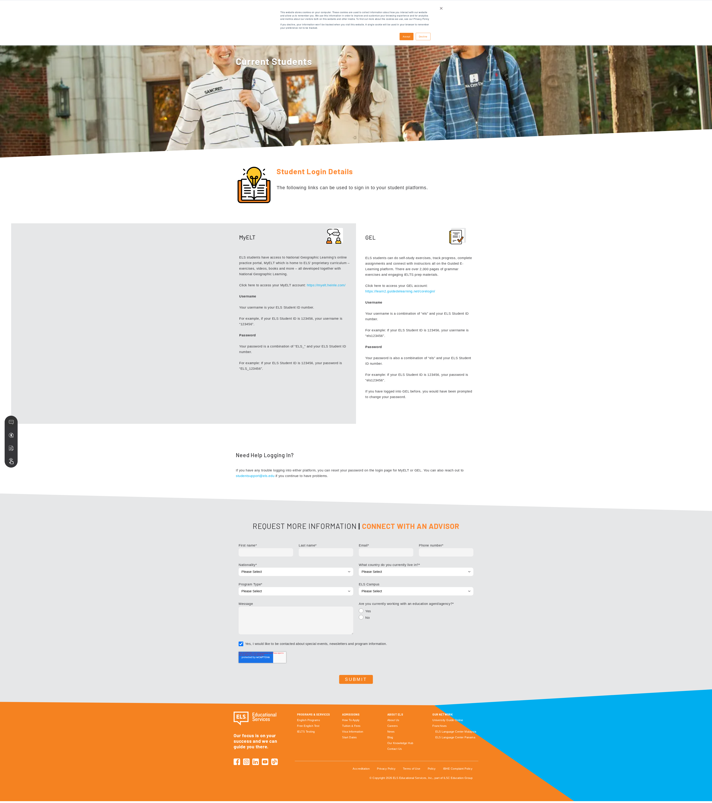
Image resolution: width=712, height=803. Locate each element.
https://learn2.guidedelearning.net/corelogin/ (400, 291)
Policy (432, 768)
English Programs (308, 720)
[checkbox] (416, 614)
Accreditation (361, 768)
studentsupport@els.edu (255, 476)
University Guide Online (447, 720)
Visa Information (352, 731)
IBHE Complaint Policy (457, 768)
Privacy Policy (386, 768)
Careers (392, 725)
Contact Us (394, 748)
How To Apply (351, 720)
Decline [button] (423, 36)
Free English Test (308, 725)
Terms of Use (411, 768)
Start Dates (349, 737)
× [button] (441, 7)
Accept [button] (406, 36)
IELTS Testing (306, 731)
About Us (393, 720)
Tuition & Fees (351, 725)
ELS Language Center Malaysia (455, 731)
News (391, 731)
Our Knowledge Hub (400, 743)
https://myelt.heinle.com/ (326, 285)
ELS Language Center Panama (455, 737)
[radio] (416, 611)
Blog (390, 737)
